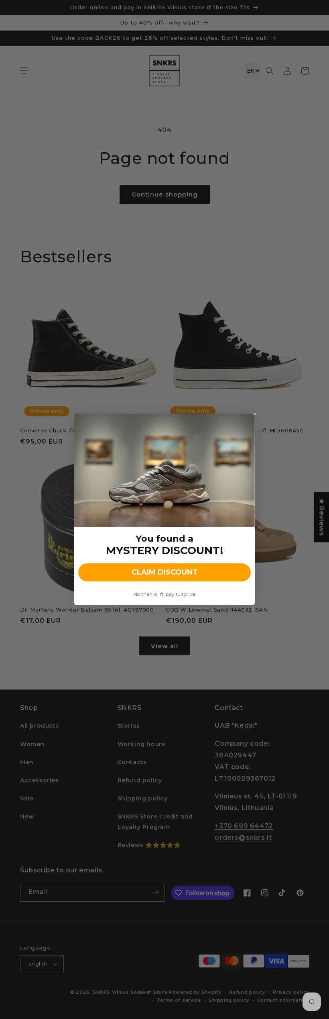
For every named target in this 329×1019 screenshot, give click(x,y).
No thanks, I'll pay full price (164, 594)
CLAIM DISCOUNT (165, 572)
